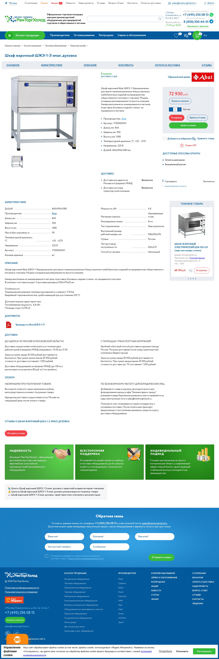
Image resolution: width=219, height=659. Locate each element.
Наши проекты (86, 3)
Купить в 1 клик (197, 117)
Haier (120, 609)
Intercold (122, 596)
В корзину (176, 117)
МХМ (120, 601)
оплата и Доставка (167, 65)
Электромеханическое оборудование (80, 601)
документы (125, 65)
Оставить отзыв (16, 433)
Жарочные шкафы (78, 45)
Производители (59, 35)
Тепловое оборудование (56, 45)
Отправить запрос (161, 557)
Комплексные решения (163, 573)
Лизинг (44, 3)
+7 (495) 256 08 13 (196, 15)
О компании (31, 3)
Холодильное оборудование (76, 579)
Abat (124, 118)
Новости (70, 3)
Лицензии (197, 603)
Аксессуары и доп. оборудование (78, 631)
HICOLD (122, 618)
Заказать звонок (198, 26)
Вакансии (197, 577)
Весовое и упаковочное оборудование (81, 605)
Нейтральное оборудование (76, 596)
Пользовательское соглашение (21, 592)
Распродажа (106, 35)
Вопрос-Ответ (116, 3)
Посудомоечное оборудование (78, 618)
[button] (188, 278)
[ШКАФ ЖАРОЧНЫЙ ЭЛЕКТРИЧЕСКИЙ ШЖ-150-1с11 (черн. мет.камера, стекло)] (191, 224)
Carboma (122, 583)
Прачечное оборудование (75, 614)
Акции (54, 3)
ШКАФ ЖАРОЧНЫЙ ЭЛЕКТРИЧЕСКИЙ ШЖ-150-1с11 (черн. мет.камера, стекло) (191, 247)
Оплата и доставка (151, 3)
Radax (120, 588)
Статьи (155, 595)
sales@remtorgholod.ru (154, 523)
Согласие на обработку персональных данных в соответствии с (77, 557)
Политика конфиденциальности (22, 588)
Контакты (132, 3)
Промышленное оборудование (77, 588)
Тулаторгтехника (197, 258)
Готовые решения (84, 35)
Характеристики (51, 65)
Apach (121, 622)
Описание (90, 65)
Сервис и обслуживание (132, 35)
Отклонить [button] (182, 651)
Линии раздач (70, 622)
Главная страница (12, 45)
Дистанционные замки (74, 627)
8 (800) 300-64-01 (196, 22)
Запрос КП (190, 145)
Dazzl (120, 592)
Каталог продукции (27, 35)
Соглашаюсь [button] (204, 651)
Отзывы (101, 3)
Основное (13, 65)
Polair (120, 579)
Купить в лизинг (188, 125)
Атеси (121, 614)
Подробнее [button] (165, 651)
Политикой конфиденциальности (86, 558)
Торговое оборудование (74, 592)
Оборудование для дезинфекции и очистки (83, 609)
